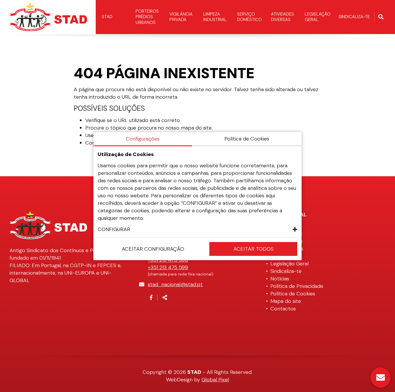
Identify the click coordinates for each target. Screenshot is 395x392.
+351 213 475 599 (168, 267)
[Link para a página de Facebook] (151, 297)
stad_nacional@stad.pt (175, 284)
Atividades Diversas (282, 17)
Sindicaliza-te (354, 17)
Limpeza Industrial (215, 17)
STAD (107, 17)
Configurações (143, 138)
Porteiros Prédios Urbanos (147, 16)
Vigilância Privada (181, 17)
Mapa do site (285, 301)
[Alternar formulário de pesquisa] (380, 17)
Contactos (283, 308)
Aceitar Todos (253, 248)
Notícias (279, 278)
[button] (197, 229)
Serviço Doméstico (249, 17)
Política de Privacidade (296, 286)
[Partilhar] (164, 297)
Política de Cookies (292, 293)
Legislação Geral (318, 17)
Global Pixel (215, 379)
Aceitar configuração (153, 248)
